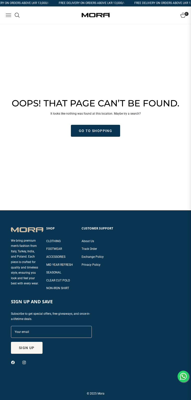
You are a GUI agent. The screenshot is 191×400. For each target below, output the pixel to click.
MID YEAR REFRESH (59, 265)
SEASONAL (53, 272)
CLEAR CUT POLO (58, 280)
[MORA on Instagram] (25, 362)
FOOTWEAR (54, 249)
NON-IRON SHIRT (57, 288)
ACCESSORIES (55, 257)
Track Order (89, 249)
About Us (88, 241)
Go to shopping (95, 131)
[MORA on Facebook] (14, 362)
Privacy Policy (91, 265)
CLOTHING (53, 241)
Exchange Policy (93, 257)
